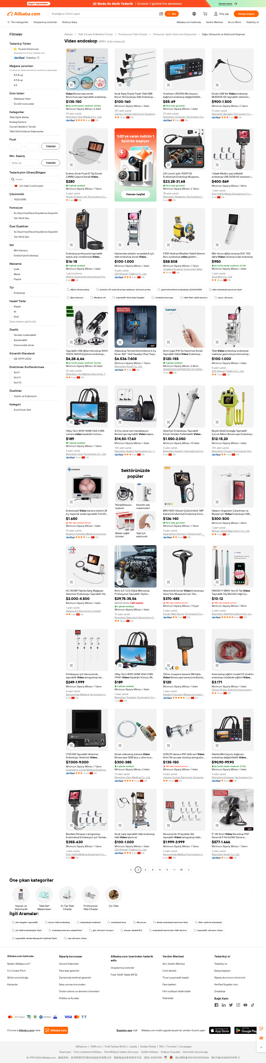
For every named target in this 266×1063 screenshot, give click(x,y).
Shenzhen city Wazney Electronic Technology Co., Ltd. (87, 374)
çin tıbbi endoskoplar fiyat (28, 930)
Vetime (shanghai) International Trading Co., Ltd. (87, 276)
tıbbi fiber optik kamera (195, 297)
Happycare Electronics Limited (83, 611)
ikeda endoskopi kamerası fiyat (172, 922)
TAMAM (51, 146)
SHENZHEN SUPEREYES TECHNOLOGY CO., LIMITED (184, 369)
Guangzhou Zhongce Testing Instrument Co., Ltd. (184, 533)
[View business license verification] (165, 1057)
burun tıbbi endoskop (59, 922)
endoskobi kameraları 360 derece (170, 930)
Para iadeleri (169, 984)
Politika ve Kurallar (69, 998)
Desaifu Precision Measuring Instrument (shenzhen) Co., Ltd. (184, 694)
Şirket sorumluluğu (17, 977)
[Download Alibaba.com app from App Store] (220, 1030)
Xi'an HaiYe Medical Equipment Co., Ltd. (233, 193)
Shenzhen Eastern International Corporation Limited (184, 451)
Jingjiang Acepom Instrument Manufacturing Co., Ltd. (184, 269)
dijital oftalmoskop (79, 289)
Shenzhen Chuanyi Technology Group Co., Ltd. (233, 451)
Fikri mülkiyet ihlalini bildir (176, 991)
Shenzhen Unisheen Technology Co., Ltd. (184, 116)
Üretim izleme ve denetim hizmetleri (79, 991)
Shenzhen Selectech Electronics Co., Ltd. (136, 617)
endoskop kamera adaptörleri (67, 930)
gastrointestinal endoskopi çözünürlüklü (181, 289)
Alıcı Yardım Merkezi (173, 963)
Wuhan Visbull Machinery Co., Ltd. (231, 531)
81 (181, 869)
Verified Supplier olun (226, 984)
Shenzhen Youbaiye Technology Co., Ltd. (136, 697)
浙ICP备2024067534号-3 (225, 1057)
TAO (161, 1046)
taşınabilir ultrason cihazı (210, 930)
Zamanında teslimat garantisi (75, 977)
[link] (261, 1028)
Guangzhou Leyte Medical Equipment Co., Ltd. (87, 769)
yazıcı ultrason (225, 297)
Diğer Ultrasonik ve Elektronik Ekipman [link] (223, 34)
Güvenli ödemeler (69, 963)
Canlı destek (169, 970)
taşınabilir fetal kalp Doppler (130, 297)
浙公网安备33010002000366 (192, 1057)
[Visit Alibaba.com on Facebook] (216, 1005)
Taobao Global (148, 1046)
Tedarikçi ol (220, 963)
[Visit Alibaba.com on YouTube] (245, 1005)
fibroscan (141, 922)
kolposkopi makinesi (90, 922)
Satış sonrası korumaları (72, 984)
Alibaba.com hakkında (20, 956)
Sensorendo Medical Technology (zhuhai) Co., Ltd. (87, 694)
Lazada (133, 1046)
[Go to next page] (188, 869)
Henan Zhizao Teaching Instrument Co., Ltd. (233, 689)
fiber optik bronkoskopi (210, 922)
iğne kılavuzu (76, 297)
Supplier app (124, 1030)
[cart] (206, 14)
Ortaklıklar (219, 991)
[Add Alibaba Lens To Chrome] (56, 1030)
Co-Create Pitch (16, 970)
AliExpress (81, 1046)
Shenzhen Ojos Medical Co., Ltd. (84, 116)
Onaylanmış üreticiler (122, 967)
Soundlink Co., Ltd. (222, 276)
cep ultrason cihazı (77, 938)
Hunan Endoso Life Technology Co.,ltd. (87, 196)
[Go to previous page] (131, 869)
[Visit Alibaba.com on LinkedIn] (223, 1005)
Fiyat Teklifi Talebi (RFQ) (124, 974)
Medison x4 (99, 297)
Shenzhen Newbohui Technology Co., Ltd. (184, 196)
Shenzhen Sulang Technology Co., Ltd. (136, 451)
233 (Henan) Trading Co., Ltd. (131, 273)
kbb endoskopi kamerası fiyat (227, 289)
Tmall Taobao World (115, 1046)
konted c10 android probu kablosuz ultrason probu (125, 289)
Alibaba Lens (26, 1030)
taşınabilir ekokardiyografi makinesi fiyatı (36, 938)
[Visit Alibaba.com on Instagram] (238, 1005)
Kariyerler (12, 984)
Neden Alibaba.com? (18, 963)
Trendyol (171, 1046)
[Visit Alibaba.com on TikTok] (252, 1005)
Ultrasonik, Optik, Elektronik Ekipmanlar (175, 34)
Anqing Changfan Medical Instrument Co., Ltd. (87, 533)
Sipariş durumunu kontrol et (229, 977)
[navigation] (34, 452)
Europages (186, 1046)
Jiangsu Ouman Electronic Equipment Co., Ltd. (136, 114)
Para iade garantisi (69, 970)
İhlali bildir (168, 998)
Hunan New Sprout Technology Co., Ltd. (184, 613)
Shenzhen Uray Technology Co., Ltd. (86, 454)
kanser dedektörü (133, 930)
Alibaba (68, 34)
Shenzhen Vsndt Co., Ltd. (128, 366)
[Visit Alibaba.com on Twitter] (231, 1005)
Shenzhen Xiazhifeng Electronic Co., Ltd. (233, 613)
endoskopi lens (118, 922)
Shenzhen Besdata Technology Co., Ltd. (233, 114)
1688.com (95, 1046)
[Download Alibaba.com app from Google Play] (246, 1030)
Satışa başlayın (222, 970)
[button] (161, 14)
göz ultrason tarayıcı (103, 930)
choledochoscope (164, 297)
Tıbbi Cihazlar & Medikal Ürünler (95, 34)
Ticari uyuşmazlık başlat (175, 977)
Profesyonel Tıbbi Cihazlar (133, 34)
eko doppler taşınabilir (26, 922)
